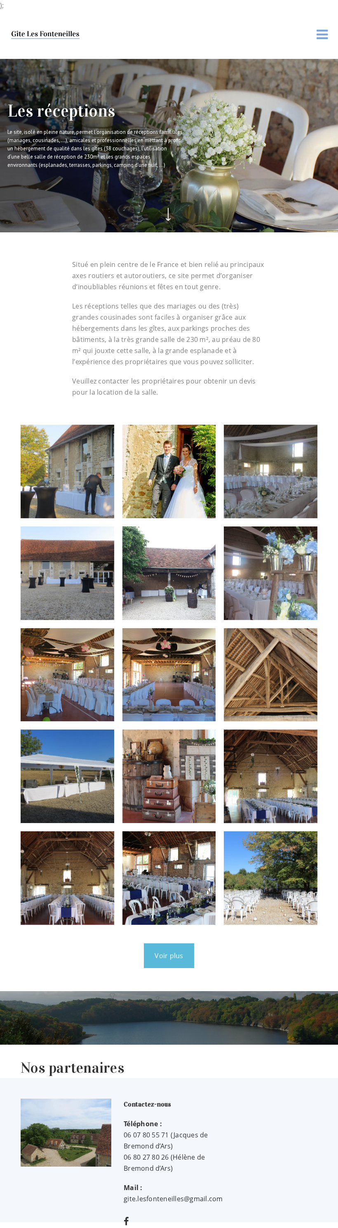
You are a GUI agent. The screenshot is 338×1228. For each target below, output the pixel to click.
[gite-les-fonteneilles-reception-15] (270, 878)
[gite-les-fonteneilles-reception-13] (67, 878)
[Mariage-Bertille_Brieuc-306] (169, 471)
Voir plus (169, 955)
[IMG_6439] (67, 776)
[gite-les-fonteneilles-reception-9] (169, 675)
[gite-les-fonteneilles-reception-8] (67, 675)
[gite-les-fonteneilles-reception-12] (270, 776)
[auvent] (169, 573)
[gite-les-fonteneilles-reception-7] (270, 573)
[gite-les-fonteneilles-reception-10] (270, 675)
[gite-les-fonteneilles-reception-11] (169, 776)
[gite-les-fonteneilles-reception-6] (67, 471)
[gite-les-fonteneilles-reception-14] (169, 878)
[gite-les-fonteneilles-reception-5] (67, 573)
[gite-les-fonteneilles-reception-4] (270, 471)
